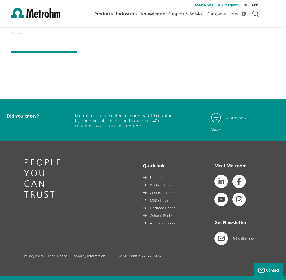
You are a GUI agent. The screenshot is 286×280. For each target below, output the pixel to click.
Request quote (228, 5)
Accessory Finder (162, 223)
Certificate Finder (163, 192)
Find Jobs (157, 177)
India (255, 5)
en (245, 5)
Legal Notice (57, 256)
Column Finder (161, 215)
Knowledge (153, 14)
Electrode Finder (162, 208)
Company (216, 14)
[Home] (35, 16)
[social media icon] (221, 181)
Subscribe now (243, 238)
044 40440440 (204, 5)
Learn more (236, 118)
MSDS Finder (160, 200)
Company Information (88, 256)
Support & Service (186, 14)
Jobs (233, 14)
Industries (126, 14)
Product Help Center (165, 185)
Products (103, 14)
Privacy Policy (34, 256)
